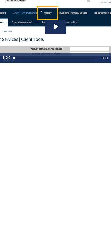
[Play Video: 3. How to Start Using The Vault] (55, 27)
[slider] (55, 58)
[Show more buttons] (105, 58)
